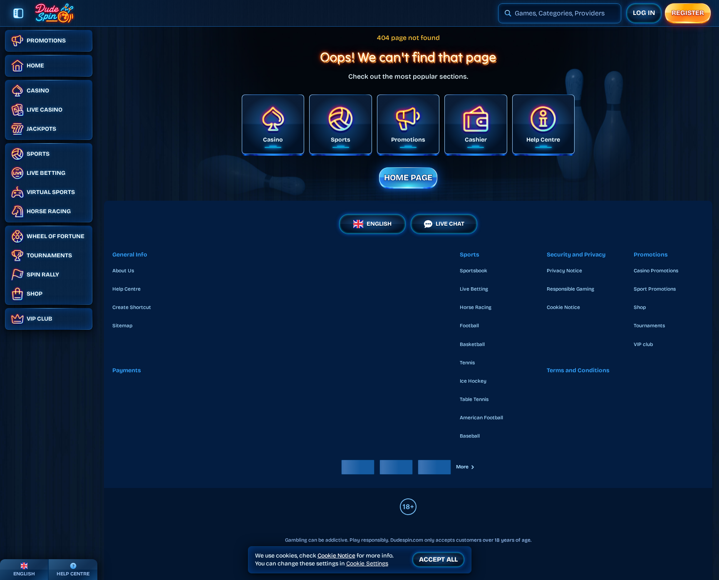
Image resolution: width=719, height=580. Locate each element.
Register (688, 13)
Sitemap (122, 326)
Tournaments (649, 326)
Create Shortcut (131, 307)
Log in (644, 13)
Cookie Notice (563, 307)
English (379, 223)
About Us (123, 271)
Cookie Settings (367, 563)
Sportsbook (473, 271)
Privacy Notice (564, 271)
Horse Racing (475, 307)
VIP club (643, 344)
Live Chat (450, 223)
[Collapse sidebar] (18, 13)
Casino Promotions (656, 271)
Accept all (438, 559)
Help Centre (126, 289)
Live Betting (474, 289)
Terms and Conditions (578, 370)
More (462, 467)
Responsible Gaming (570, 289)
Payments (126, 370)
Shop (640, 307)
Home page (408, 177)
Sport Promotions (655, 289)
